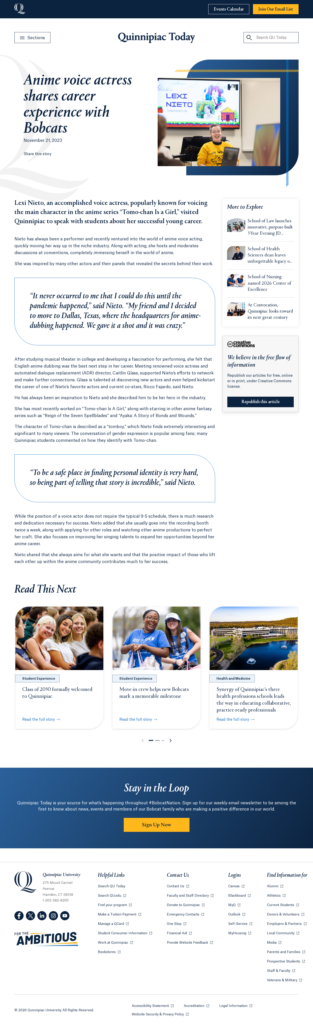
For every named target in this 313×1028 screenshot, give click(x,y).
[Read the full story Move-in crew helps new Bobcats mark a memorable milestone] (156, 638)
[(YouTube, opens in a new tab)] (64, 915)
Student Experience (38, 678)
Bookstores (109, 952)
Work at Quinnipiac (115, 942)
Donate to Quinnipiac (186, 905)
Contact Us (178, 886)
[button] (151, 740)
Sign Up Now (156, 825)
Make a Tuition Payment (119, 914)
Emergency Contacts (185, 914)
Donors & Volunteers (285, 914)
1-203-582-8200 (56, 900)
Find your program (115, 905)
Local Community (283, 933)
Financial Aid (179, 933)
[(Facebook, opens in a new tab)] (19, 915)
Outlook (236, 914)
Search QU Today (111, 886)
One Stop (176, 924)
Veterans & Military (284, 980)
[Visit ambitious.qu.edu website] (46, 939)
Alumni (275, 886)
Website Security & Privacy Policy (160, 1014)
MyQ (234, 905)
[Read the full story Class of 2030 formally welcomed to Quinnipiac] (59, 638)
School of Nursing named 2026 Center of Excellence (269, 283)
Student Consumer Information (125, 933)
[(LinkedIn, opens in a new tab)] (42, 915)
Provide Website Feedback (190, 942)
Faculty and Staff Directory (190, 895)
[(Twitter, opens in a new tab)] (30, 915)
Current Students (283, 905)
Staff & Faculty (281, 971)
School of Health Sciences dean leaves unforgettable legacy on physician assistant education (270, 256)
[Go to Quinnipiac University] (19, 9)
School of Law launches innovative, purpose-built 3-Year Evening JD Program (270, 228)
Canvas (236, 886)
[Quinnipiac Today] (156, 37)
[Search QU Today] (249, 37)
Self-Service (240, 924)
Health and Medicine (233, 678)
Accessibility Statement (153, 1006)
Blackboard (239, 895)
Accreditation (196, 1006)
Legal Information (235, 1006)
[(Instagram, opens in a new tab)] (53, 915)
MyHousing (239, 933)
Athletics (276, 895)
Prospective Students (286, 961)
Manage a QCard (113, 924)
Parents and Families (286, 952)
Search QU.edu (112, 895)
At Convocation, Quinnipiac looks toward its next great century (270, 311)
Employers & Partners (287, 924)
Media (274, 942)
